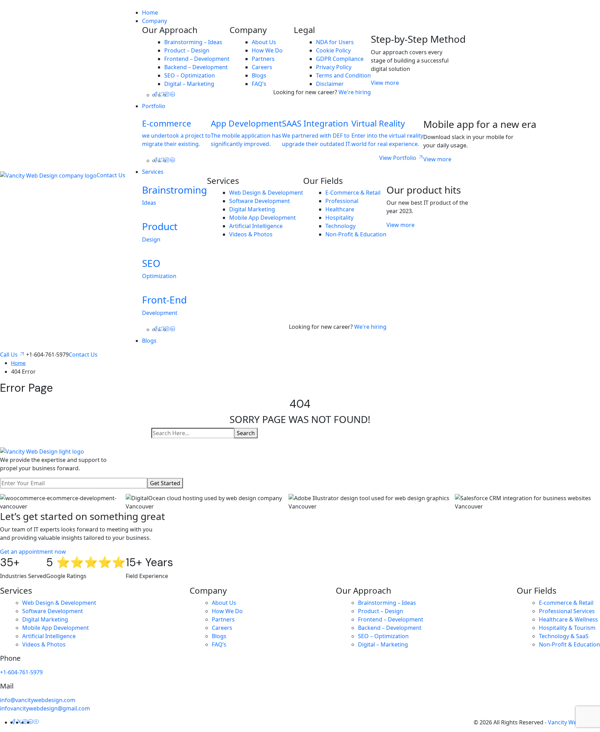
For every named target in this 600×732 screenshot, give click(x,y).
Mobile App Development (262, 217)
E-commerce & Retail (566, 603)
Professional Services (567, 611)
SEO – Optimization (189, 75)
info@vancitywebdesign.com (37, 700)
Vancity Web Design (574, 722)
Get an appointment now (33, 551)
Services (153, 172)
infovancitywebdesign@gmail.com (45, 708)
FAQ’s (259, 84)
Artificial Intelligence (256, 226)
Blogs (259, 75)
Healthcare (339, 209)
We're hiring (355, 92)
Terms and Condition (343, 75)
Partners (263, 59)
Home (150, 12)
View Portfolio (398, 158)
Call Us (9, 354)
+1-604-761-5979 (21, 672)
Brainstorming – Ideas (193, 42)
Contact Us (111, 175)
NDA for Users (335, 42)
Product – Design (186, 50)
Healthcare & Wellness (568, 619)
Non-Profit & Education (355, 234)
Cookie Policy (333, 50)
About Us (264, 42)
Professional (341, 201)
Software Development (259, 201)
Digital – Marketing (189, 84)
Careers (262, 67)
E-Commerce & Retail (353, 192)
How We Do (267, 50)
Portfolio (153, 106)
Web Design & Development (266, 192)
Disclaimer (330, 84)
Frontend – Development (197, 59)
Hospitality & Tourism (567, 628)
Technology (340, 226)
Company (154, 21)
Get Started (165, 483)
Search (246, 433)
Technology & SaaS (564, 636)
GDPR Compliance (340, 59)
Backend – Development (196, 67)
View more (385, 83)
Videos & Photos (251, 234)
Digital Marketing (252, 209)
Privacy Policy (333, 67)
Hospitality (339, 217)
